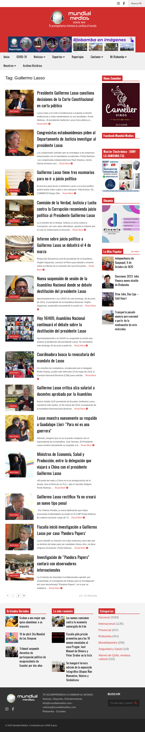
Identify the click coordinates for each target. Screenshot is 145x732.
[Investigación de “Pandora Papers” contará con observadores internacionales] (19, 567)
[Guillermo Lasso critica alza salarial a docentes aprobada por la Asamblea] (19, 398)
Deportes (57, 57)
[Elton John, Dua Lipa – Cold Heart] (108, 299)
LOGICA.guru (50, 725)
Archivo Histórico (32, 66)
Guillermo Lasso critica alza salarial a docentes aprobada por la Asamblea (66, 390)
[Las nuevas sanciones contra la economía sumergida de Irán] (58, 621)
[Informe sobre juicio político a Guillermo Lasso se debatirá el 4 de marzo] (19, 249)
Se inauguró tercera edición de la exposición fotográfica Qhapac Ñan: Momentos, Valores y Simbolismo (79, 671)
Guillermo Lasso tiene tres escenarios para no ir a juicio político (65, 175)
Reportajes (78, 57)
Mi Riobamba (117, 57)
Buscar (135, 3)
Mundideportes (107, 642)
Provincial (104, 630)
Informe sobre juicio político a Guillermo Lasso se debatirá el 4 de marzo (64, 244)
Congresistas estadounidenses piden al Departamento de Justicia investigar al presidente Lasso (66, 138)
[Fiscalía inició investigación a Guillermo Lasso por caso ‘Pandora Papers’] (19, 537)
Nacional (14, 111)
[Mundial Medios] (72, 22)
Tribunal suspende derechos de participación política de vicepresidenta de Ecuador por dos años (32, 657)
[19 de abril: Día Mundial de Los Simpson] (11, 637)
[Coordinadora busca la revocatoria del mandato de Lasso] (19, 364)
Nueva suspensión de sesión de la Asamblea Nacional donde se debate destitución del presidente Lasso (64, 284)
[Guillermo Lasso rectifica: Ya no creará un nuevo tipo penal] (19, 506)
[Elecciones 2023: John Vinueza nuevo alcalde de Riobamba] (108, 281)
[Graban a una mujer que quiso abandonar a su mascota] (11, 621)
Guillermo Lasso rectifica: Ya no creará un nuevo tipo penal (66, 499)
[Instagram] (118, 3)
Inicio (6, 57)
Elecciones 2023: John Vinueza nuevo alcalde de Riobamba (127, 280)
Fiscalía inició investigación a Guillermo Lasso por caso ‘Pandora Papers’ (67, 529)
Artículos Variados (18, 611)
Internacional (106, 623)
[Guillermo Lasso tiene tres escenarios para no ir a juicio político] (19, 182)
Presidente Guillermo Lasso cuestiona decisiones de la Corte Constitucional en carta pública (65, 99)
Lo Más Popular (112, 251)
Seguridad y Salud (110, 648)
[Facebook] (124, 3)
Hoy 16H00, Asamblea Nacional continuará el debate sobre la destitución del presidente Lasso (61, 324)
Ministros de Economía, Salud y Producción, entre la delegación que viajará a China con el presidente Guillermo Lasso (64, 463)
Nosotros (9, 66)
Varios (13, 151)
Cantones (96, 57)
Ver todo (135, 251)
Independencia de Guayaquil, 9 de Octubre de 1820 (124, 262)
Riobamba (105, 636)
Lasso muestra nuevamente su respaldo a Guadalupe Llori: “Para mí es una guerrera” (67, 424)
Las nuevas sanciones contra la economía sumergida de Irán (77, 622)
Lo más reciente (63, 611)
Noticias (39, 57)
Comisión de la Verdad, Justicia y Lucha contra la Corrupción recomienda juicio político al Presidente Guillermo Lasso (66, 208)
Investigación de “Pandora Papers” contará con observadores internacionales (63, 563)
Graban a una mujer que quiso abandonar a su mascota (32, 622)
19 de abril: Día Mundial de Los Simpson (32, 636)
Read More (42, 124)
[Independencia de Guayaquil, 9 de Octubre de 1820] (108, 264)
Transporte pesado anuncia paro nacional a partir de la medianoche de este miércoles (126, 320)
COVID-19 (21, 57)
